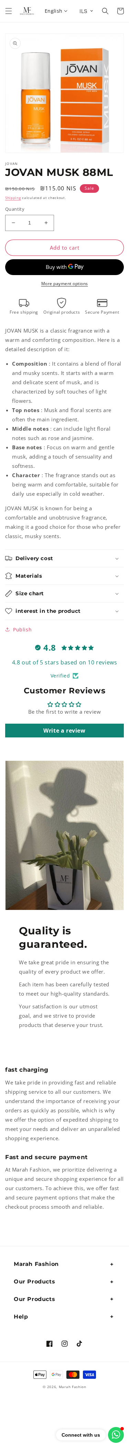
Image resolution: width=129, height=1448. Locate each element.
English (54, 11)
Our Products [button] (34, 1281)
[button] (8, 11)
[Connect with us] (116, 1435)
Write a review (64, 730)
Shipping (13, 197)
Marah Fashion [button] (36, 1264)
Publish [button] (22, 629)
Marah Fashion (72, 1386)
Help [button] (21, 1316)
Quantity (14, 209)
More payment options (64, 283)
